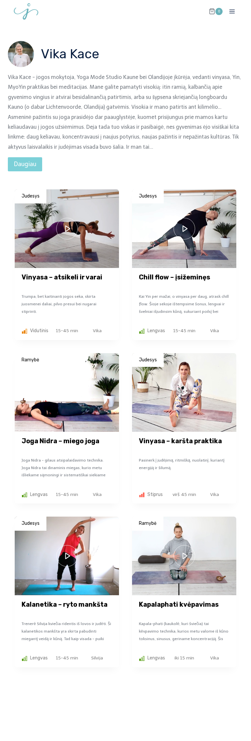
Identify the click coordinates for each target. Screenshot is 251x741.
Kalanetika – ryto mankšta (65, 604)
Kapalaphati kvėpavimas (179, 604)
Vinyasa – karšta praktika (180, 441)
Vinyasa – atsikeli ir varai (62, 277)
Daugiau (25, 164)
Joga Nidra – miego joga (60, 441)
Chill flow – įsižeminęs (174, 277)
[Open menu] (232, 11)
